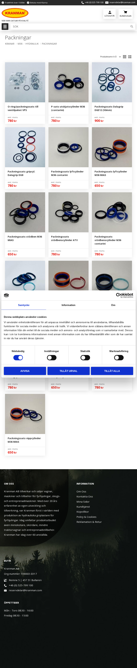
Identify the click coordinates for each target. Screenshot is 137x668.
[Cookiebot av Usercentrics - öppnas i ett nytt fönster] (118, 295)
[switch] (51, 357)
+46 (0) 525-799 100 (94, 2)
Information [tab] (68, 305)
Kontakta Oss (85, 496)
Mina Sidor (83, 501)
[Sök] (131, 26)
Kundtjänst (83, 506)
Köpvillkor (83, 511)
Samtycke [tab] (24, 305)
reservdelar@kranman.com (122, 2)
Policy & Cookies (86, 516)
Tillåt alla (112, 370)
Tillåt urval (68, 370)
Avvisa (25, 370)
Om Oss (81, 491)
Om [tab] (113, 305)
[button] (5, 28)
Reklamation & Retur (89, 521)
